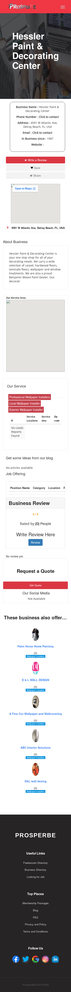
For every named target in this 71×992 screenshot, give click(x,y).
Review (35, 542)
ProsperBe (35, 835)
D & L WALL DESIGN (35, 679)
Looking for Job (35, 877)
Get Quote (35, 585)
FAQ (35, 917)
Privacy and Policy (35, 924)
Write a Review (37, 160)
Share (37, 175)
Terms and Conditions (35, 931)
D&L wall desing (36, 781)
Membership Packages (35, 903)
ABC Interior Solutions (36, 747)
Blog (35, 910)
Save (37, 168)
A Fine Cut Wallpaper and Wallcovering (35, 713)
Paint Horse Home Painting (36, 646)
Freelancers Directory (35, 863)
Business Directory (35, 870)
